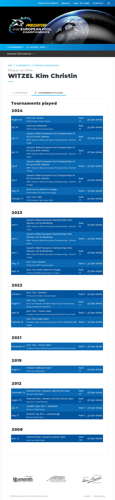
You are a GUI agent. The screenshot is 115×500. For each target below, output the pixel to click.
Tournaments (23, 65)
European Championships (46, 65)
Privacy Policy (99, 496)
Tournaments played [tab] (50, 93)
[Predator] (58, 478)
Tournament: (15, 47)
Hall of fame (82, 3)
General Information (19, 53)
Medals (66, 3)
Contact (98, 3)
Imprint (87, 496)
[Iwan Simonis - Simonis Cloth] (92, 478)
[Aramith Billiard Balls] (23, 478)
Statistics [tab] (20, 93)
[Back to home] (28, 25)
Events (48, 3)
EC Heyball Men (36, 47)
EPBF (10, 65)
